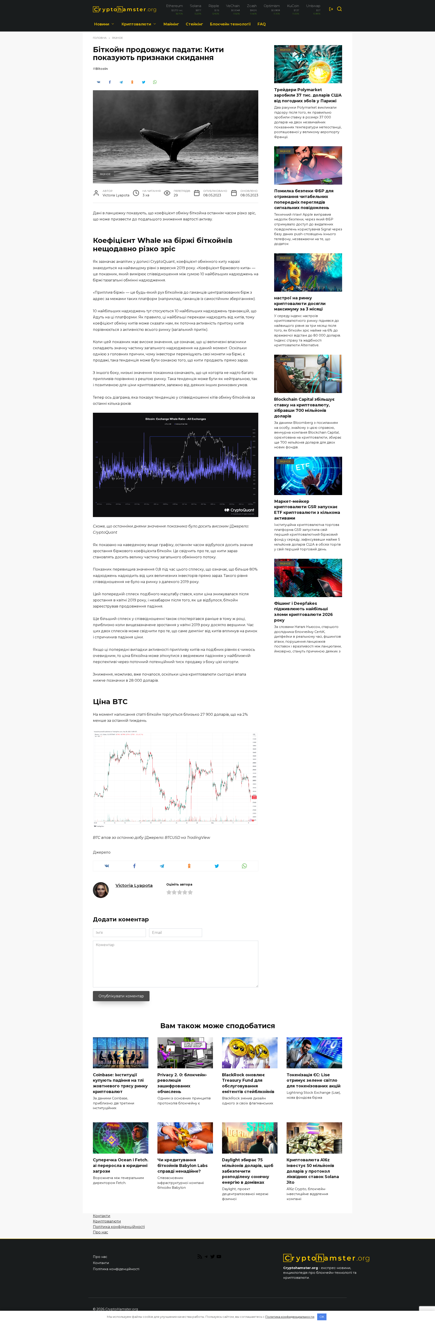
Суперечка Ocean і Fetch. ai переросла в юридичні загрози (120, 1165)
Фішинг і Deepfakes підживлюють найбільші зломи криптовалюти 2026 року (303, 611)
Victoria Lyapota (134, 885)
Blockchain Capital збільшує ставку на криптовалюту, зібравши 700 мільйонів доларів (304, 407)
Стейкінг (194, 24)
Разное (105, 174)
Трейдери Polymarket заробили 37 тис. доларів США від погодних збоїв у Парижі (308, 95)
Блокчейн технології (230, 24)
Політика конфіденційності (119, 1227)
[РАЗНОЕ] (308, 80)
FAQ (262, 24)
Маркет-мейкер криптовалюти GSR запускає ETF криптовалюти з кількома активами (307, 509)
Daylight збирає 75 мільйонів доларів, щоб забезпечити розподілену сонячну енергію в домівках (247, 1171)
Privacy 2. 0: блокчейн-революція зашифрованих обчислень (182, 1083)
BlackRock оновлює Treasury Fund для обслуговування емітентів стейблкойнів (248, 1083)
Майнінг (171, 24)
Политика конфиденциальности (289, 1316)
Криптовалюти (136, 24)
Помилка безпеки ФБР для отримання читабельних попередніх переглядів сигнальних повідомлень (304, 199)
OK (321, 1316)
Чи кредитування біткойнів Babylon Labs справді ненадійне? (182, 1165)
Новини (101, 24)
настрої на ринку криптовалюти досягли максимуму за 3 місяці (300, 303)
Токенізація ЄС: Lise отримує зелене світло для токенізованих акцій (314, 1080)
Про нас (100, 1232)
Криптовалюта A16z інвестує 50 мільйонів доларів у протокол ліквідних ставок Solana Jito (313, 1171)
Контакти (101, 1216)
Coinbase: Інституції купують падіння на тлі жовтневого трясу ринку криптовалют (120, 1083)
